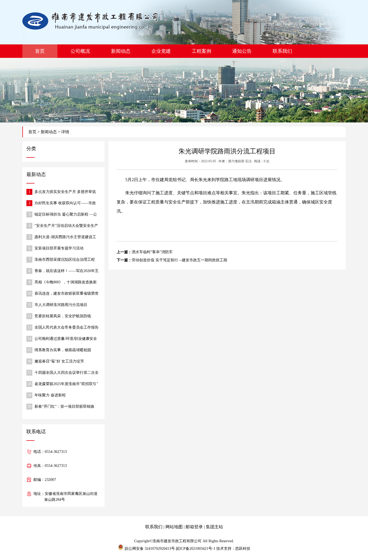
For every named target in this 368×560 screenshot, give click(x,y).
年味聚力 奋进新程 (50, 395)
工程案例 (201, 51)
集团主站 (214, 526)
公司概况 (80, 51)
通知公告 (242, 51)
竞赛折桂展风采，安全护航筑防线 (62, 316)
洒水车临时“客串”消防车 (152, 252)
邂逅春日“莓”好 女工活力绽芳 (59, 361)
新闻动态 (120, 51)
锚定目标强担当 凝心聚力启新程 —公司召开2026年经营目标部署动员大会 (65, 214)
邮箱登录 (194, 526)
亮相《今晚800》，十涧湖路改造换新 (65, 282)
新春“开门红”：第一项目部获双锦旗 (64, 406)
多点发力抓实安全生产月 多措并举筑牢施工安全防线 (65, 192)
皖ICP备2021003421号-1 (195, 549)
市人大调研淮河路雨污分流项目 (60, 305)
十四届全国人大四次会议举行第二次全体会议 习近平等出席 (66, 373)
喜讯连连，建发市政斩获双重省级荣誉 (66, 293)
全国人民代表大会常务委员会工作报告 (66, 327)
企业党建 (161, 51)
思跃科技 (242, 549)
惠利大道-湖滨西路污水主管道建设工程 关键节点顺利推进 (65, 237)
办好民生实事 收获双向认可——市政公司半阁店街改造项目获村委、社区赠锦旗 (66, 203)
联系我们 (282, 51)
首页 (40, 51)
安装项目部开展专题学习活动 (59, 248)
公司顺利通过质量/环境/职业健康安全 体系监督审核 (65, 339)
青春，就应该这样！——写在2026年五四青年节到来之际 (66, 271)
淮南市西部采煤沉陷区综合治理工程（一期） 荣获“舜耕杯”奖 (64, 260)
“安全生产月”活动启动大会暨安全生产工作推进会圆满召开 (66, 226)
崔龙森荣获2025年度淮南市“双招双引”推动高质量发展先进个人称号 (66, 384)
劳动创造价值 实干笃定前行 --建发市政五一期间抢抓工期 (179, 260)
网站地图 (174, 526)
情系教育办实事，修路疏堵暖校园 (62, 350)
